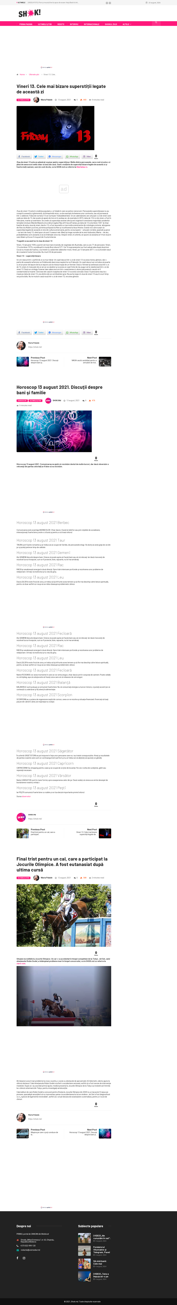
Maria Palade (46, 100)
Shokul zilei (111, 24)
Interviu (74, 24)
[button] (107, 3)
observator (26, 796)
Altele (126, 24)
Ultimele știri (45, 24)
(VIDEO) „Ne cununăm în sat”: (102, 1237)
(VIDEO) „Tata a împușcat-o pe (101, 1275)
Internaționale (91, 24)
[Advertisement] (88, 49)
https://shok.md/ (35, 347)
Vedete (60, 24)
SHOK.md (57, 400)
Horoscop (22, 401)
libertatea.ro (82, 167)
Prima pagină (25, 24)
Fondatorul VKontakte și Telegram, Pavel (101, 1250)
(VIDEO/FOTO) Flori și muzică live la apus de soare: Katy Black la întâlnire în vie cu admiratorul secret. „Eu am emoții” (71, 3)
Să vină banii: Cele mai (100, 1262)
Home (22, 74)
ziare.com (21, 964)
